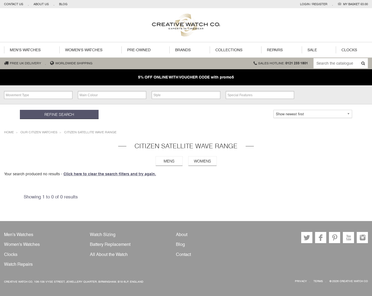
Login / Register (313, 4)
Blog (63, 4)
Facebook (320, 237)
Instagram (362, 237)
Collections (228, 50)
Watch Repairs (18, 264)
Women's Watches (83, 50)
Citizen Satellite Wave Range (90, 132)
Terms (318, 281)
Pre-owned (139, 50)
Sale (312, 50)
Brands (183, 50)
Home (9, 132)
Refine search (59, 114)
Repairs (275, 50)
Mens (169, 161)
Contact (183, 254)
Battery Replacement (110, 244)
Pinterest (334, 237)
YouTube (348, 237)
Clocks (349, 50)
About (181, 234)
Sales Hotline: (283, 63)
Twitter (306, 237)
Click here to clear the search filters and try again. (109, 174)
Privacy (301, 281)
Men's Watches (25, 50)
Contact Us (13, 4)
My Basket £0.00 (355, 4)
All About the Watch (109, 254)
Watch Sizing (102, 234)
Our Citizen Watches (38, 132)
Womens (202, 161)
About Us (41, 4)
